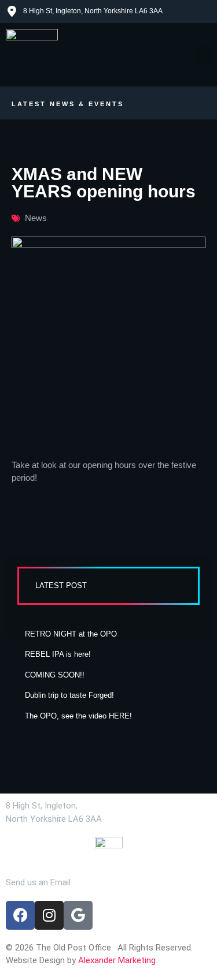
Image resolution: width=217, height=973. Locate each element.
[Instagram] (49, 915)
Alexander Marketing (117, 960)
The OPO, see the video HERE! (78, 716)
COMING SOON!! (54, 675)
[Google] (78, 915)
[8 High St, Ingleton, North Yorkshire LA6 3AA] (11, 11)
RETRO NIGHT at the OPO (71, 634)
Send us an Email (38, 882)
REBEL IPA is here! (58, 654)
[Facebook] (20, 915)
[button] (203, 55)
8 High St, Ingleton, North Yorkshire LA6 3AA (93, 11)
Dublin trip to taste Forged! (69, 695)
